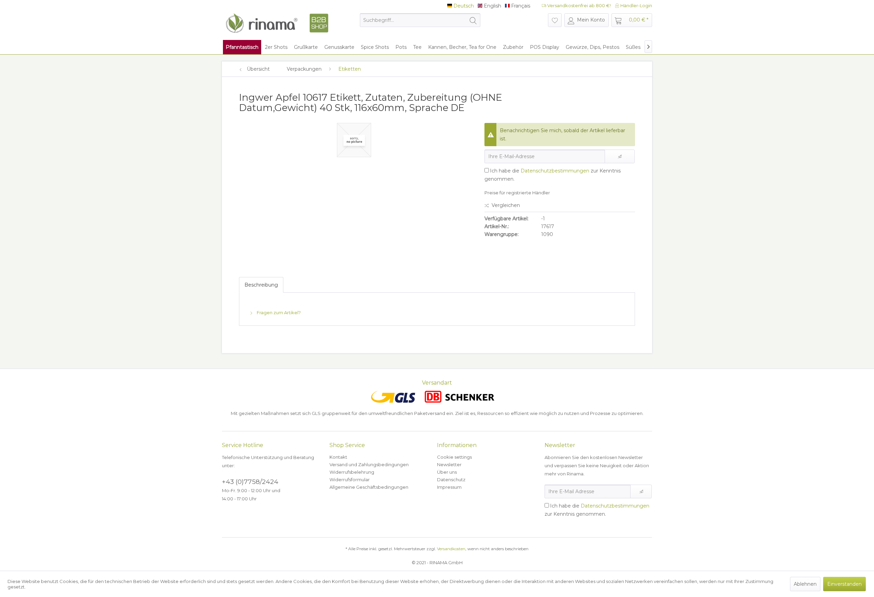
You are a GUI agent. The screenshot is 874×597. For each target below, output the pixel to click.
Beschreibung (261, 285)
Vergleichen (505, 205)
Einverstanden (844, 584)
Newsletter (449, 464)
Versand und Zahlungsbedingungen (369, 464)
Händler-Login (635, 5)
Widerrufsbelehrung (351, 472)
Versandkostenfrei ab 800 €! (578, 5)
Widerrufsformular (349, 479)
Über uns (447, 472)
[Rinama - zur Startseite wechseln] (276, 23)
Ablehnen (805, 584)
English (491, 6)
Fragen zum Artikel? (278, 312)
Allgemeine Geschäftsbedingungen (368, 487)
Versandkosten (451, 548)
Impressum (449, 487)
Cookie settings (454, 457)
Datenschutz (451, 479)
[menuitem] (420, 20)
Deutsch (463, 6)
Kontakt (338, 457)
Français (520, 6)
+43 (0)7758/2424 (250, 482)
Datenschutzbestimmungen (555, 171)
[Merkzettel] (555, 20)
